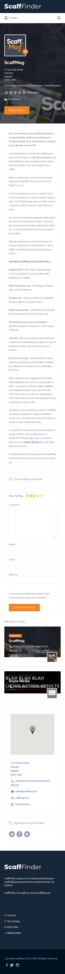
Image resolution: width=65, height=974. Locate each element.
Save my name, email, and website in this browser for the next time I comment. (29, 595)
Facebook (7, 965)
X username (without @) (12, 834)
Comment (14, 504)
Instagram (17, 965)
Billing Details (14, 933)
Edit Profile (12, 927)
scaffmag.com (22, 797)
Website (13, 574)
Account (11, 915)
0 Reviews (33, 92)
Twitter (12, 965)
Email (12, 559)
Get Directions (22, 804)
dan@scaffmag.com (33, 442)
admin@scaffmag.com (26, 791)
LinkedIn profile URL (27, 834)
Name (12, 544)
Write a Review (17, 110)
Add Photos (14, 99)
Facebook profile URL (19, 834)
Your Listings (13, 921)
